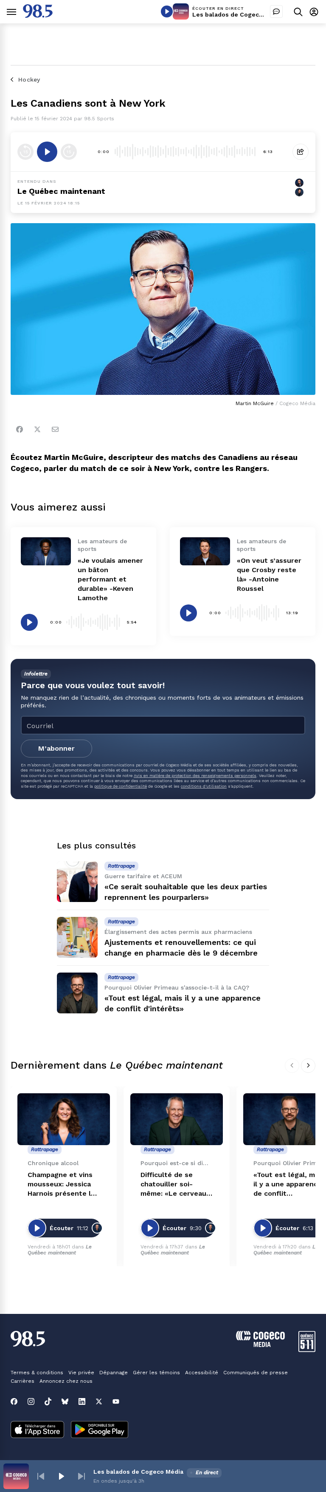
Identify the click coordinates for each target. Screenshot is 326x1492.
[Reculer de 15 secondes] (25, 152)
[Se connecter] (314, 11)
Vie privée (81, 1373)
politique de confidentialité (120, 786)
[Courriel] (55, 429)
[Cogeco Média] (260, 1345)
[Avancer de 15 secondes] (69, 152)
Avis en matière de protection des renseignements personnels (195, 775)
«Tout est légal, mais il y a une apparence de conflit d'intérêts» (288, 1184)
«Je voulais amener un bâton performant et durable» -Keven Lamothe (110, 579)
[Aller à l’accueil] (38, 15)
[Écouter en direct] (167, 11)
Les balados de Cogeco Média (237, 14)
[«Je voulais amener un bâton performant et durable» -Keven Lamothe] (46, 551)
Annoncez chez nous (66, 1381)
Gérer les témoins (156, 1373)
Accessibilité (201, 1373)
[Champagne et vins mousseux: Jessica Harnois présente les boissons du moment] (63, 1119)
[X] (99, 1401)
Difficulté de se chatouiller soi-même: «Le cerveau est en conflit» (173, 1184)
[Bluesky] (65, 1401)
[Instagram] (31, 1401)
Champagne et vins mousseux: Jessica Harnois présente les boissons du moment (63, 1184)
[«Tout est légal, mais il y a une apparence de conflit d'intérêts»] (77, 993)
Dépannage (113, 1373)
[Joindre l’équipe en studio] (276, 11)
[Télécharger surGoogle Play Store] (99, 1430)
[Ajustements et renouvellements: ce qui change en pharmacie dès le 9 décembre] (77, 937)
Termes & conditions (37, 1373)
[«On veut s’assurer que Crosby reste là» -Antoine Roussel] (205, 551)
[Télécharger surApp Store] (37, 1430)
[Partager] (300, 152)
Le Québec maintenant (60, 1249)
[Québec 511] (306, 1350)
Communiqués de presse (255, 1373)
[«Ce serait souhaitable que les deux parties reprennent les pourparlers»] (77, 881)
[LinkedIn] (82, 1401)
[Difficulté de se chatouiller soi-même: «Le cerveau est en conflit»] (176, 1119)
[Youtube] (115, 1401)
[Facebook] (19, 429)
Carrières (22, 1381)
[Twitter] (37, 429)
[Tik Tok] (48, 1401)
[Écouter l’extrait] (47, 152)
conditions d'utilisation (204, 786)
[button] (40, 1476)
